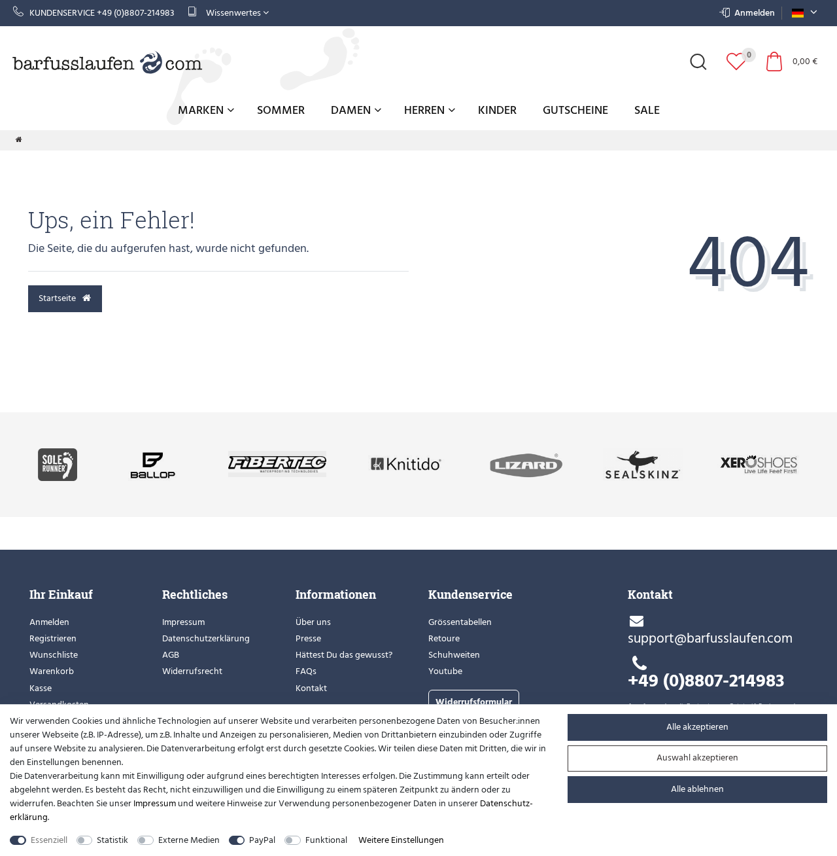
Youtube (445, 671)
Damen (351, 110)
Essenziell (49, 840)
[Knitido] (406, 463)
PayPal (262, 840)
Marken (201, 110)
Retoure (444, 638)
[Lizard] (527, 463)
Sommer (281, 110)
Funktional (326, 840)
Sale (647, 110)
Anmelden (49, 622)
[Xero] (758, 463)
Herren (424, 110)
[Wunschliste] (736, 61)
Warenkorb (51, 671)
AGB (170, 654)
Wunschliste (53, 654)
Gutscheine (575, 110)
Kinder (497, 110)
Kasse (40, 688)
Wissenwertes (233, 12)
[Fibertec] (277, 463)
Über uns (313, 622)
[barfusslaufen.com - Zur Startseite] (108, 61)
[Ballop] (153, 463)
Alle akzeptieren (697, 726)
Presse (308, 638)
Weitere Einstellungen (401, 840)
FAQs (306, 671)
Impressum (183, 622)
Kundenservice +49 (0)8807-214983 (102, 12)
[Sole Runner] (57, 463)
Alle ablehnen (697, 788)
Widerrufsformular (474, 701)
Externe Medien (189, 840)
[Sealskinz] (643, 463)
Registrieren (53, 638)
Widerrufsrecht (192, 671)
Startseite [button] (58, 298)
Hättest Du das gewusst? (344, 654)
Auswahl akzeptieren (697, 757)
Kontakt (311, 688)
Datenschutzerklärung (206, 638)
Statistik (112, 840)
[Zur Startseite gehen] (19, 140)
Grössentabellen (460, 622)
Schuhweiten (454, 654)
